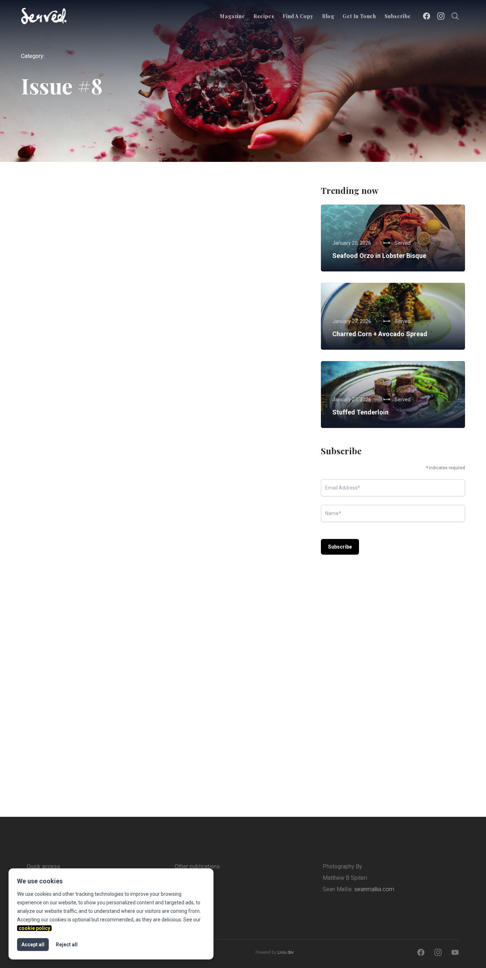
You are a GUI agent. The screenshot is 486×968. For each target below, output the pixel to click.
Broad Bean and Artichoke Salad (83, 311)
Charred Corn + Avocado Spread (379, 334)
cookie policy (34, 928)
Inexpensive (91, 703)
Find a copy (297, 16)
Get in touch (359, 16)
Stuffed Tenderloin (360, 412)
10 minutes (50, 297)
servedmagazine (75, 566)
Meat (139, 297)
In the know (90, 494)
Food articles (52, 494)
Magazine (232, 16)
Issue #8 (84, 297)
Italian (113, 297)
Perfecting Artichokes (67, 730)
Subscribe (398, 16)
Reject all (67, 944)
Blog (328, 16)
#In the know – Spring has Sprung (229, 520)
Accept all (32, 944)
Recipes (263, 16)
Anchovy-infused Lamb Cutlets (225, 311)
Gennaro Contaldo (77, 356)
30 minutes (195, 297)
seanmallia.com (374, 889)
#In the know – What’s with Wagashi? (89, 520)
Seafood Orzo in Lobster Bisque (379, 255)
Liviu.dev (286, 952)
